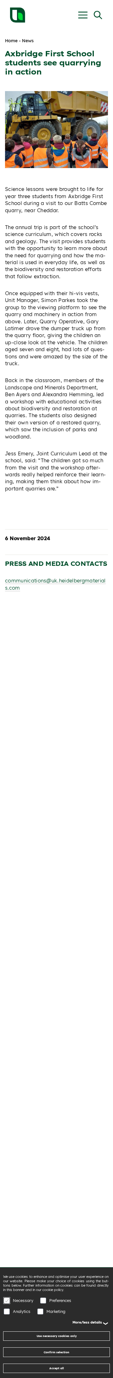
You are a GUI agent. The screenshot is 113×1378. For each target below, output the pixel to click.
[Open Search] (98, 15)
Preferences (60, 1300)
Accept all (56, 1368)
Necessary (23, 1300)
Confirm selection (56, 1352)
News (28, 41)
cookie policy (52, 1290)
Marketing (55, 1311)
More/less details (87, 1322)
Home (11, 41)
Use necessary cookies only (57, 1336)
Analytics (21, 1311)
